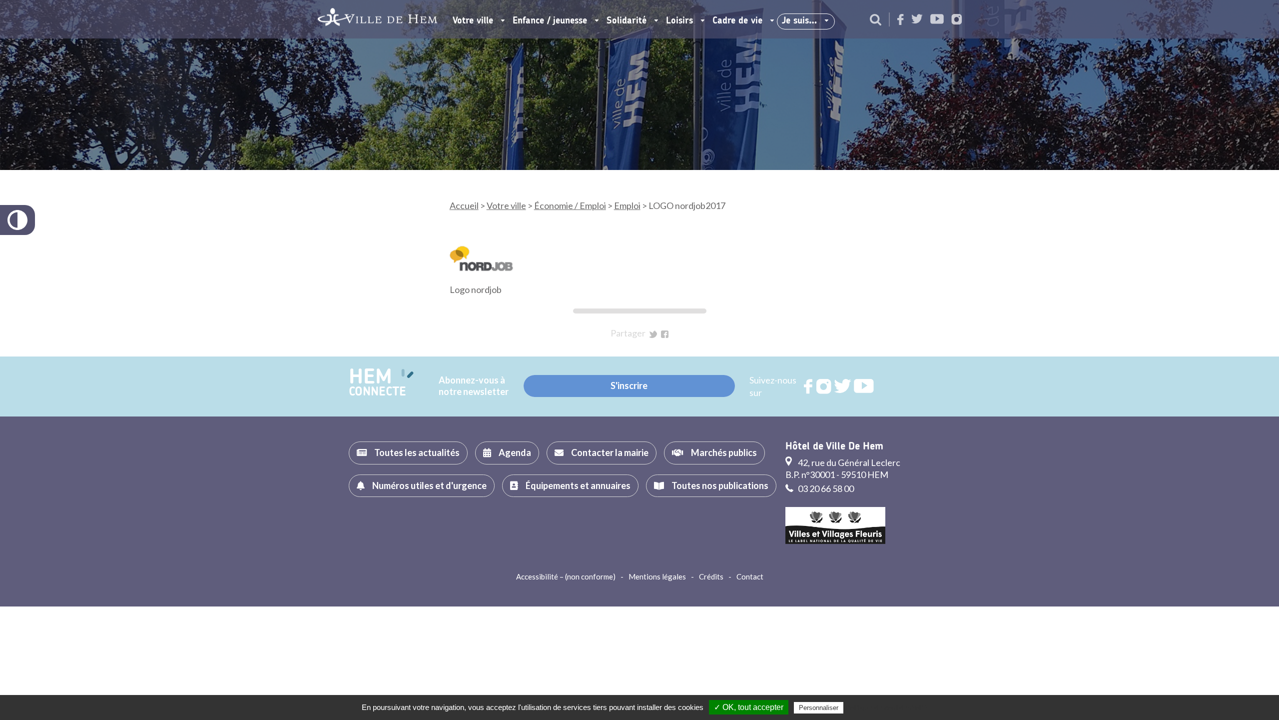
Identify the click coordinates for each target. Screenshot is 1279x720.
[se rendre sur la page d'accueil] (377, 19)
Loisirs (679, 21)
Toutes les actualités (417, 452)
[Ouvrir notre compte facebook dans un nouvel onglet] (900, 20)
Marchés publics (724, 452)
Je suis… (799, 21)
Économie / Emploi (570, 205)
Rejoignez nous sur (809, 386)
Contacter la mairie (609, 452)
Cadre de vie (737, 21)
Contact (749, 576)
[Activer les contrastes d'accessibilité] (17, 220)
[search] (875, 20)
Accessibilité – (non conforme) (566, 576)
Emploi (627, 205)
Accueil (464, 205)
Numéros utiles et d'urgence (429, 485)
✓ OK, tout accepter (748, 707)
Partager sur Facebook (664, 334)
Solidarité (626, 21)
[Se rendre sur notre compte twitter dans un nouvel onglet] (917, 20)
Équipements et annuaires (578, 485)
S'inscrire (629, 385)
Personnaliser (818, 708)
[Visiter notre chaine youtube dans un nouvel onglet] (937, 20)
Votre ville (473, 21)
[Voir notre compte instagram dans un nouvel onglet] (956, 20)
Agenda (515, 452)
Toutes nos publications (719, 485)
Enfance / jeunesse (550, 21)
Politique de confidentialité (886, 708)
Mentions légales (657, 576)
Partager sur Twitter (653, 334)
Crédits (711, 576)
